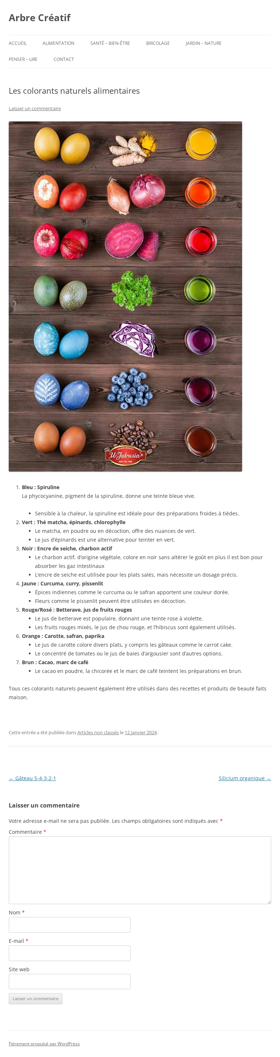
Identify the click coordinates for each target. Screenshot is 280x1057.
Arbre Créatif (39, 17)
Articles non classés (98, 732)
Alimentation (58, 43)
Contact (64, 59)
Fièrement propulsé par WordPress (44, 1044)
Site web (19, 969)
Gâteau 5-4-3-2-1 (32, 778)
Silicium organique (245, 778)
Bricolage (158, 43)
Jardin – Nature (204, 43)
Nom (17, 912)
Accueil (18, 43)
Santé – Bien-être (110, 43)
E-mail (18, 940)
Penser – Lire (23, 59)
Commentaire (27, 831)
